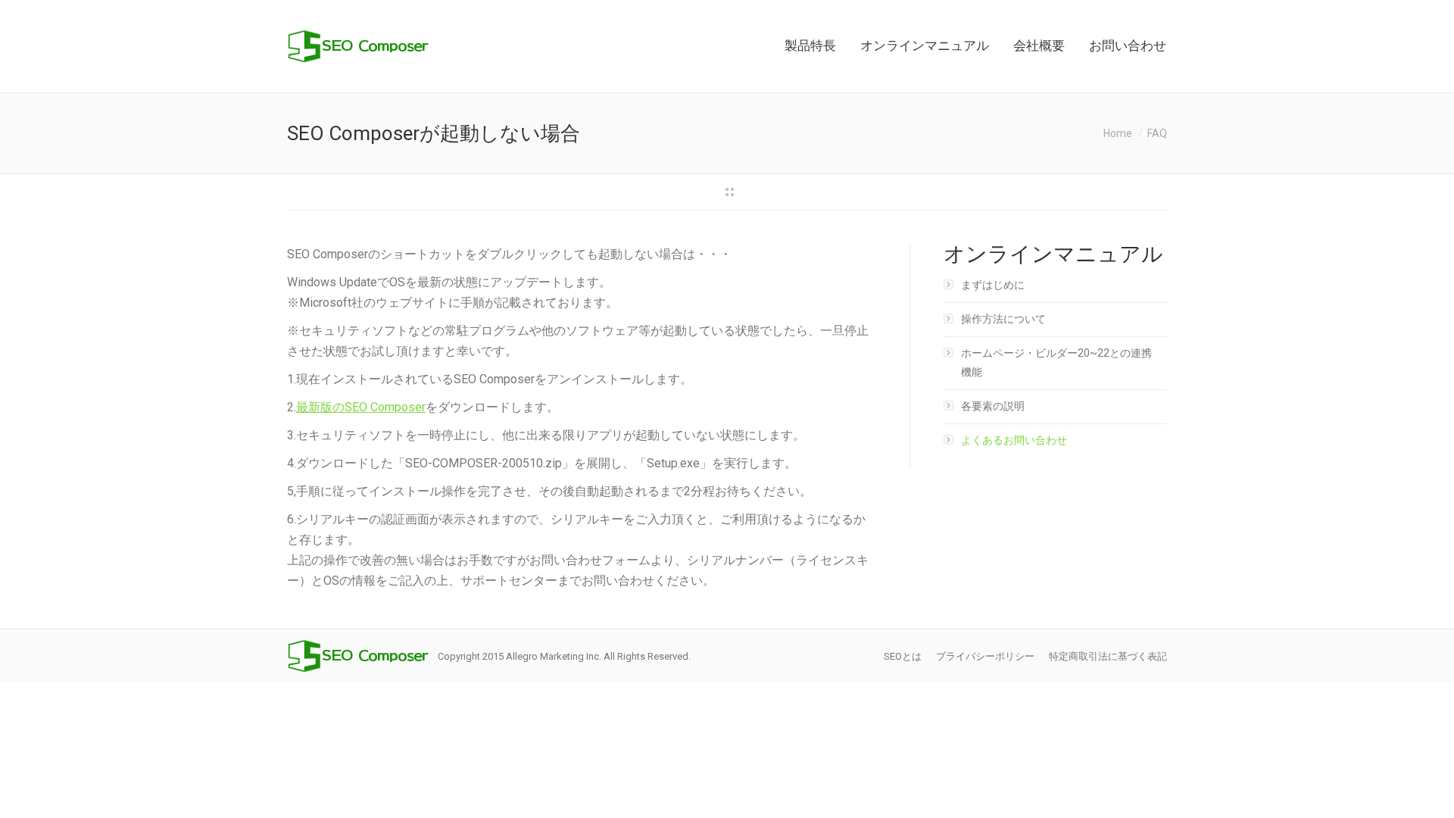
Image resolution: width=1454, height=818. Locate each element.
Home (1117, 133)
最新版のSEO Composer (361, 407)
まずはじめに (993, 285)
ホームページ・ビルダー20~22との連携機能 (1056, 362)
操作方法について (1003, 319)
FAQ (1157, 133)
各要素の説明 (993, 406)
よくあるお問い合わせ (1014, 440)
